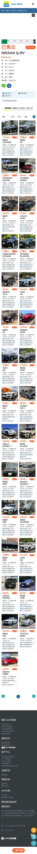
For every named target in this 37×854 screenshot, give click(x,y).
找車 (7, 10)
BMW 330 (5, 635)
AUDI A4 (22, 293)
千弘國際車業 (12, 145)
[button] (8, 133)
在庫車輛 (7, 108)
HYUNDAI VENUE (24, 179)
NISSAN (13, 10)
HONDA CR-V (23, 407)
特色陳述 (22, 108)
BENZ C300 (22, 369)
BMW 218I (5, 559)
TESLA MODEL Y (7, 445)
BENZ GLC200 (24, 445)
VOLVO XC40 (23, 217)
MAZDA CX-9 (6, 293)
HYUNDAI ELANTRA (24, 255)
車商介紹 (29, 108)
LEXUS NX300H (6, 597)
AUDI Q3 (5, 369)
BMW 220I (5, 521)
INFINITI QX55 (24, 331)
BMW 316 (5, 407)
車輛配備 (15, 108)
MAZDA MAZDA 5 (24, 483)
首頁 (2, 10)
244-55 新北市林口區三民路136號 (14, 826)
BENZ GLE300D (7, 141)
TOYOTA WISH (24, 635)
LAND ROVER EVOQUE (9, 255)
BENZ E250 (5, 483)
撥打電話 (20, 850)
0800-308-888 (8, 830)
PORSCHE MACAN (7, 179)
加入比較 (14, 137)
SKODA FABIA (6, 673)
